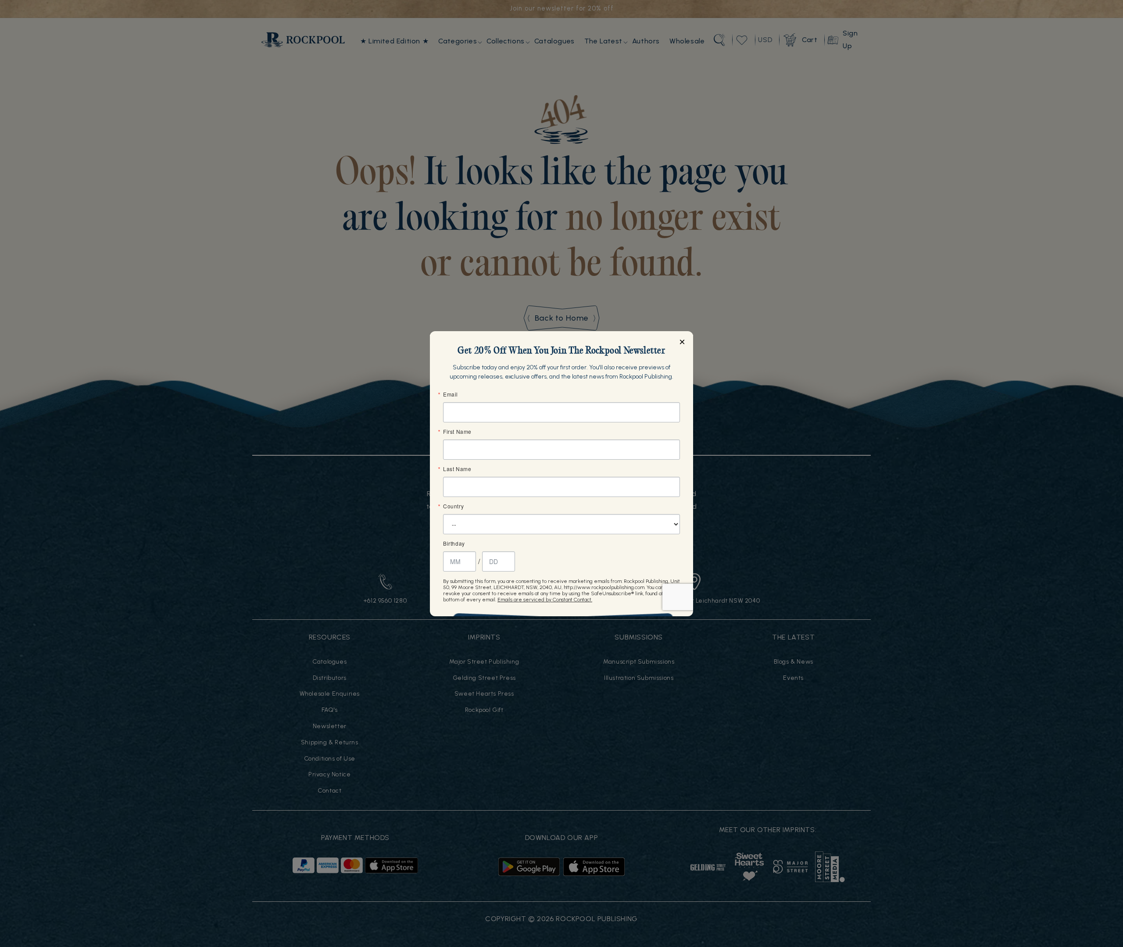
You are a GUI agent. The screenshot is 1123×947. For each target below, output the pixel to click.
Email (450, 394)
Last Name (457, 469)
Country (453, 506)
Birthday (454, 543)
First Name (457, 431)
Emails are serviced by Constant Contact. (544, 600)
